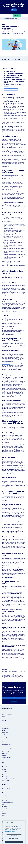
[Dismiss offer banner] (25, 2)
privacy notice (11, 831)
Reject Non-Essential (14, 838)
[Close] (23, 822)
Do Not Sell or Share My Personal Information (14, 834)
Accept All (14, 842)
